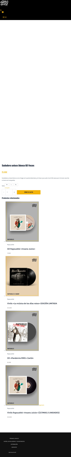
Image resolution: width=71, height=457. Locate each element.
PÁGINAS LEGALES (14, 438)
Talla (3, 186)
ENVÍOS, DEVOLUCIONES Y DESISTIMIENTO (14, 441)
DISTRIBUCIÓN (14, 444)
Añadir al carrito (28, 192)
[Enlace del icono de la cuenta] (1, 10)
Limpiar (7, 188)
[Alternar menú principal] (4, 17)
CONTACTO (14, 447)
